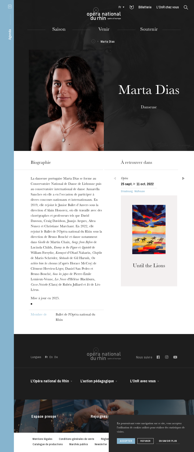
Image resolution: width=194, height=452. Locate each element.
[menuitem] (120, 7)
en (50, 357)
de (56, 357)
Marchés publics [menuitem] (78, 444)
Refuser (145, 441)
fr (120, 7)
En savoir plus (168, 441)
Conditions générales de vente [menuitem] (76, 439)
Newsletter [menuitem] (101, 444)
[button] (132, 7)
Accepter (126, 441)
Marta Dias (108, 41)
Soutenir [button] (149, 29)
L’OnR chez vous (167, 7)
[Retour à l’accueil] (104, 13)
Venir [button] (103, 29)
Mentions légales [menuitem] (42, 439)
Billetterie (144, 7)
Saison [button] (59, 29)
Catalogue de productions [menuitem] (48, 444)
